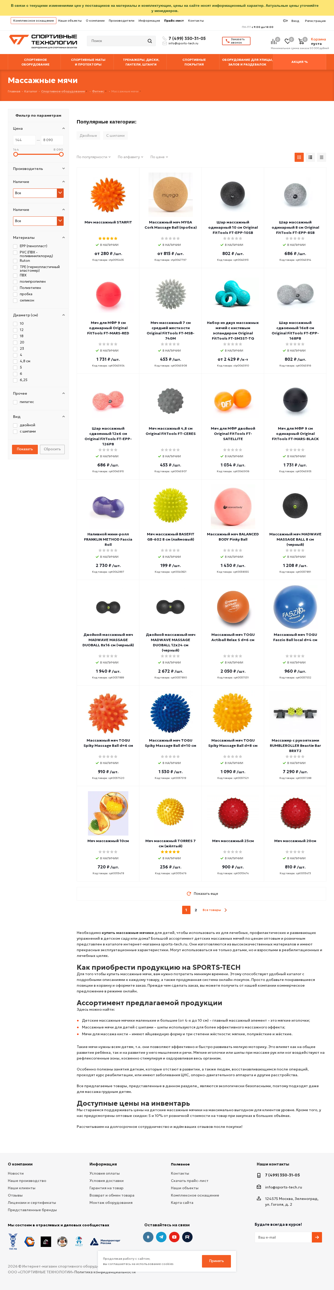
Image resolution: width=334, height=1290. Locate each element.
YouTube (174, 1237)
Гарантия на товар (106, 1188)
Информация (149, 20)
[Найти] (150, 41)
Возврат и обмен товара (112, 1195)
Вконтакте (148, 1237)
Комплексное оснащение (33, 20)
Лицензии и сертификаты (32, 1202)
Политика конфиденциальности (105, 1272)
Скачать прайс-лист (189, 1180)
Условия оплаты (105, 1173)
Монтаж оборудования (111, 1202)
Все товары (212, 910)
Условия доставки (107, 1180)
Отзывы (15, 1195)
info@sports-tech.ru (183, 43)
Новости (16, 1173)
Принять (216, 1261)
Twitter (187, 1237)
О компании (95, 20)
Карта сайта (182, 1202)
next (225, 910)
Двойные (88, 135)
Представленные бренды (32, 1210)
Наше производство (27, 1180)
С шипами (115, 135)
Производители (121, 20)
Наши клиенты (21, 1188)
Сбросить (52, 449)
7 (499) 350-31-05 (186, 38)
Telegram (161, 1237)
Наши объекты (70, 20)
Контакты (196, 20)
